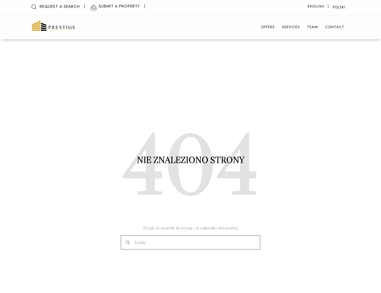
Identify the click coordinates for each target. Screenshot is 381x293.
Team (312, 27)
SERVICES (291, 27)
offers (268, 27)
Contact (334, 27)
